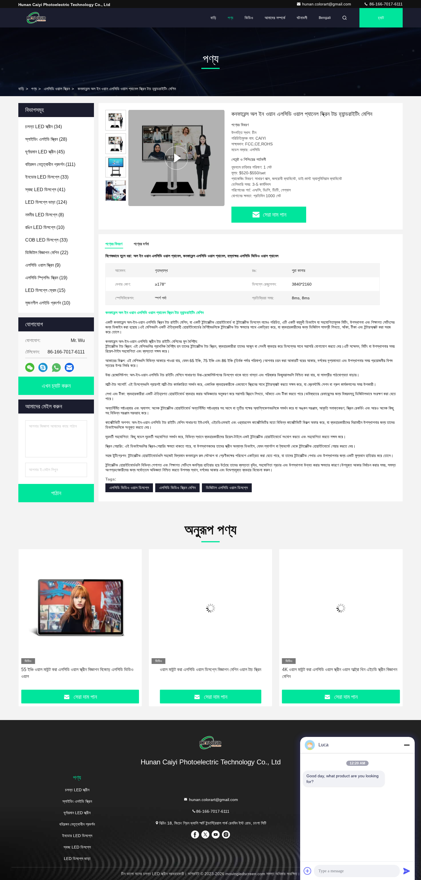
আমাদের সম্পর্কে (275, 17)
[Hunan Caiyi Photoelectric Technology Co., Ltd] (36, 18)
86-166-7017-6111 (385, 4)
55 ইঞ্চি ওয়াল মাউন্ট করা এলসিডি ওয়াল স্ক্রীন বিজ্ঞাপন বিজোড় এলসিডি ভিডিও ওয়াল (77, 673)
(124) (46, 202)
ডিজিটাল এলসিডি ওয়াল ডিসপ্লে (227, 487)
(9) (42, 265)
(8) (44, 214)
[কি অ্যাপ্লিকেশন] (56, 367)
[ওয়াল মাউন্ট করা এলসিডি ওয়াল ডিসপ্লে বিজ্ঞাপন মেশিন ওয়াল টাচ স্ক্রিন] (210, 608)
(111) (50, 164)
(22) (46, 252)
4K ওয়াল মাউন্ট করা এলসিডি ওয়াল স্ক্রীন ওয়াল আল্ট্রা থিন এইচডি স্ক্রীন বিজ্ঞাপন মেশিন (339, 673)
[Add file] (308, 871)
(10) (44, 227)
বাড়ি (213, 17)
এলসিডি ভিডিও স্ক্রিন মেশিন (177, 487)
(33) (46, 177)
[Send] (406, 871)
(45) (45, 151)
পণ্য (230, 17)
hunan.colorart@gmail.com (327, 4)
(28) (46, 139)
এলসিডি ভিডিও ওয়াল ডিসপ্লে (129, 487)
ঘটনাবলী (302, 17)
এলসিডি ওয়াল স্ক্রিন (57, 88)
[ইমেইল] (69, 367)
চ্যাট (381, 17)
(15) (45, 290)
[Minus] (406, 744)
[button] (115, 198)
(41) (45, 189)
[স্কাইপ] (43, 367)
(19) (46, 277)
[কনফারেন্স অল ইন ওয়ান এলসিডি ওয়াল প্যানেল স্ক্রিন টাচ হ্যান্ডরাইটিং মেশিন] (176, 158)
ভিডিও (249, 17)
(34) (43, 126)
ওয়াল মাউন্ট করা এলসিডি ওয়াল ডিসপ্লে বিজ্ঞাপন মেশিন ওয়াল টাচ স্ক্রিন (210, 669)
